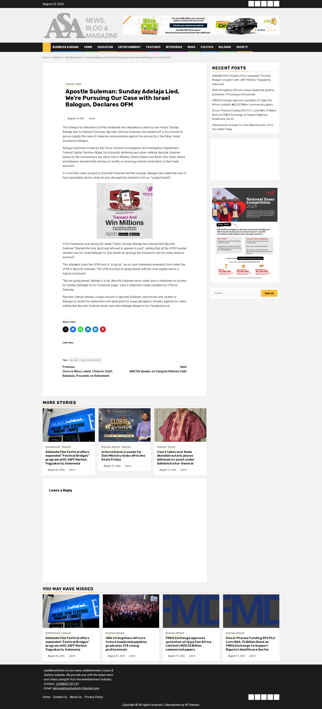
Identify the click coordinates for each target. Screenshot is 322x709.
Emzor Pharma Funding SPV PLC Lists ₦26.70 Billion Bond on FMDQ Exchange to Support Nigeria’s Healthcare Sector (244, 114)
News (191, 47)
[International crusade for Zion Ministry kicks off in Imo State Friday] (125, 425)
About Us (76, 697)
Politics (207, 47)
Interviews (174, 47)
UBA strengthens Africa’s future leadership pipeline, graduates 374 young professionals (126, 643)
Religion (225, 47)
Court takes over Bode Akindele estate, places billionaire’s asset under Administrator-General (175, 457)
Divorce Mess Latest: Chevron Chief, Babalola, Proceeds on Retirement (88, 371)
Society (242, 47)
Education (105, 47)
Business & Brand (66, 47)
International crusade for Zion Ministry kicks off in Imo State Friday (123, 456)
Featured (153, 47)
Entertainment (129, 47)
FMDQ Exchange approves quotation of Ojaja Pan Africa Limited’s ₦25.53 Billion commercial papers (188, 643)
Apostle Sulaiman (90, 360)
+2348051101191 (67, 684)
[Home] (46, 47)
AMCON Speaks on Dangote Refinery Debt (158, 369)
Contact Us (60, 697)
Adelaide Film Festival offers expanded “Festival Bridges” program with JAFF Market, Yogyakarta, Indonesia (67, 457)
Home (46, 697)
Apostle (74, 360)
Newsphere (173, 705)
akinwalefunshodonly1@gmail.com (76, 688)
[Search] (276, 47)
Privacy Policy (93, 697)
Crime (88, 47)
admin (92, 118)
